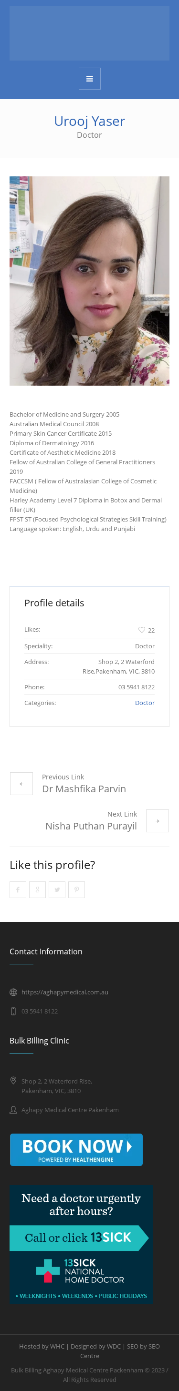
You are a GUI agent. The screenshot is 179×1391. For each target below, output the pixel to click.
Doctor (145, 702)
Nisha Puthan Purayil (91, 825)
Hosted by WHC (41, 1346)
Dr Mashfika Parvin (84, 788)
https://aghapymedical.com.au (64, 992)
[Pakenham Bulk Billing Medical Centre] (89, 33)
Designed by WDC (96, 1346)
